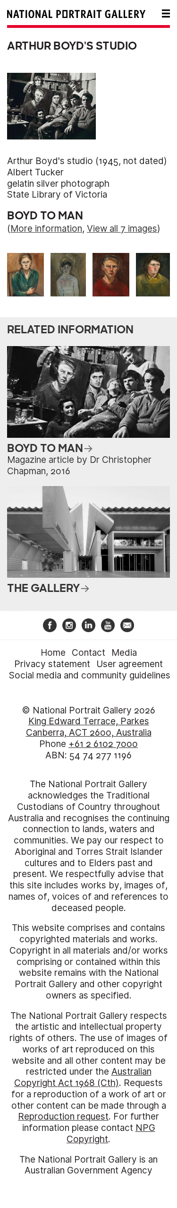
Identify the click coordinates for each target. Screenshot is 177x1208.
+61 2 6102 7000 (103, 744)
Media (124, 652)
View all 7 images (122, 228)
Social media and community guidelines (89, 675)
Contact (88, 652)
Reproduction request (63, 1116)
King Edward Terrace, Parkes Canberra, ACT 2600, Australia (89, 727)
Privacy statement (52, 664)
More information (46, 228)
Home (53, 652)
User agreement (129, 664)
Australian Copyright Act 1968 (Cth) (83, 1077)
